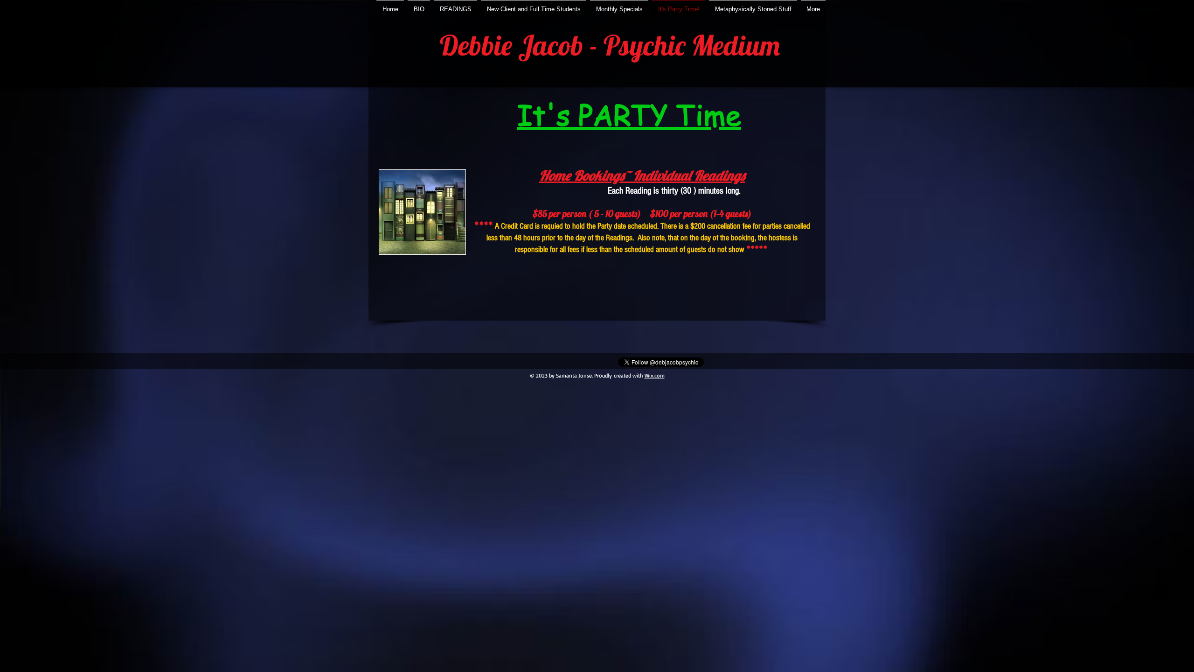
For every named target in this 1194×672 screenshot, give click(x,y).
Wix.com (655, 375)
